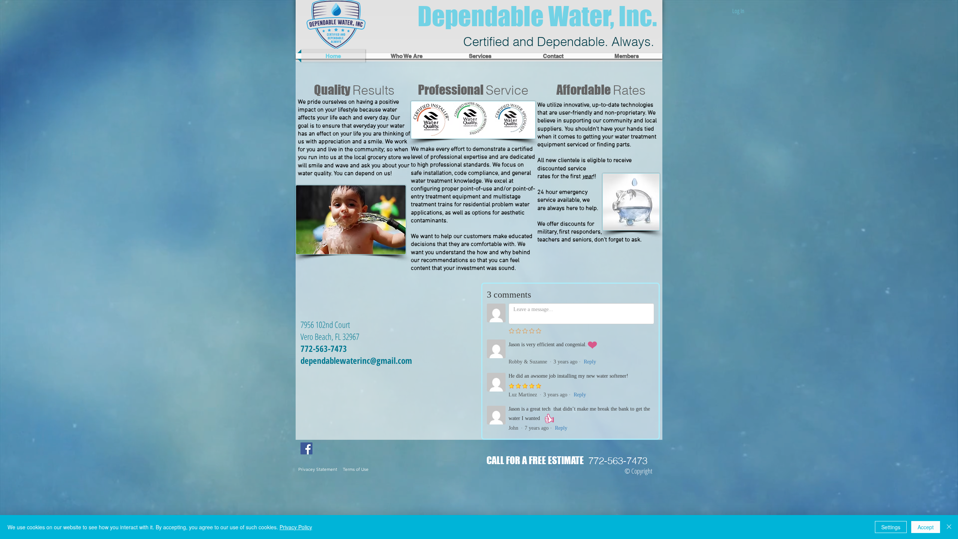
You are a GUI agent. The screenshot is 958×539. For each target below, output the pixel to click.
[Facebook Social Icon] (306, 448)
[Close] (949, 527)
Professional (473, 89)
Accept (926, 527)
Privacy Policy (296, 527)
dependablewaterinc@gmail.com (356, 360)
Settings (890, 527)
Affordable (601, 89)
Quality (354, 89)
